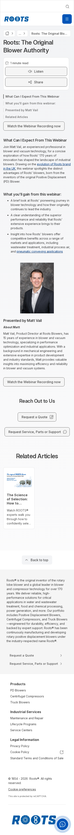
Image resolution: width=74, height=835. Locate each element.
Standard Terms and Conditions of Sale (37, 758)
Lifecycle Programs (23, 724)
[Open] (67, 19)
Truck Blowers (20, 702)
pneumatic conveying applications (40, 251)
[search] (67, 6)
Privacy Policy (19, 746)
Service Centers (21, 730)
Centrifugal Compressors (27, 696)
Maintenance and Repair (26, 718)
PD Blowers (18, 690)
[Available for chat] (62, 824)
